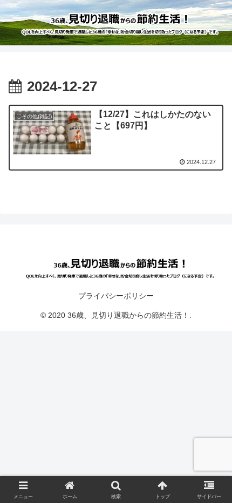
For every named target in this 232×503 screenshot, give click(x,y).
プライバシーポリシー (116, 295)
